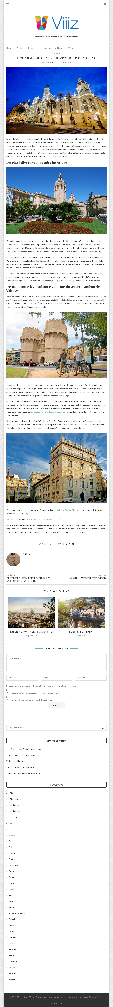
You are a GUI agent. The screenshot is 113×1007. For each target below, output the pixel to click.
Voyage (12, 979)
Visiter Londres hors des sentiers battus (23, 773)
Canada (12, 841)
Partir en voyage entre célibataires (21, 767)
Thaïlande (13, 961)
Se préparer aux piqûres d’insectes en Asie (24, 749)
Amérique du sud (16, 811)
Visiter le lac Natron (14, 761)
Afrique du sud (15, 799)
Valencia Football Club (66, 510)
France (11, 877)
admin (54, 62)
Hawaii (11, 889)
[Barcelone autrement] (81, 612)
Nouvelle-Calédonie (17, 913)
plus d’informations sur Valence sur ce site (45, 519)
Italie (11, 901)
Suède (11, 955)
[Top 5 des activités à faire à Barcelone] (31, 612)
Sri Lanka (12, 949)
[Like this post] (60, 544)
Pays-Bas (13, 925)
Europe (20, 48)
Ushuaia (12, 967)
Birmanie (12, 835)
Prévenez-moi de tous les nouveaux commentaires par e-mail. (32, 693)
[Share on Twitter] (66, 544)
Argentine (13, 817)
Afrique (12, 793)
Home (8, 48)
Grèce (11, 883)
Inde (11, 895)
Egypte (12, 853)
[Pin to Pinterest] (69, 544)
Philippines (13, 937)
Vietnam (12, 973)
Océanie (12, 919)
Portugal (12, 943)
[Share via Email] (73, 544)
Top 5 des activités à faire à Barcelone (31, 632)
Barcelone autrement (81, 632)
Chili (10, 847)
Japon (11, 907)
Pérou (11, 931)
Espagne (31, 48)
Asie (10, 823)
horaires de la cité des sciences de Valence (51, 412)
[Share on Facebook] (63, 544)
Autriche (12, 829)
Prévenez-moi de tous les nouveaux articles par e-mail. (29, 700)
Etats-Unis (13, 865)
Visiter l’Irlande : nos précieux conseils (22, 755)
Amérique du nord (16, 805)
